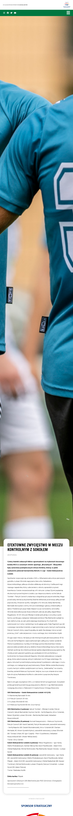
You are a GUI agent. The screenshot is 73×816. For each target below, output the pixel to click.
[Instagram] (4, 13)
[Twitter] (11, 13)
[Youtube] (15, 13)
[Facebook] (7, 13)
